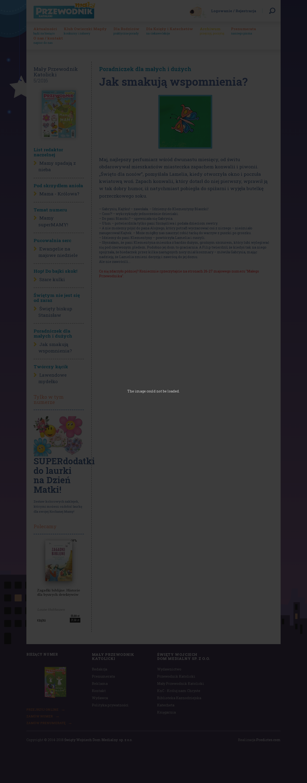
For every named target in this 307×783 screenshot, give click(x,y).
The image (136, 391)
